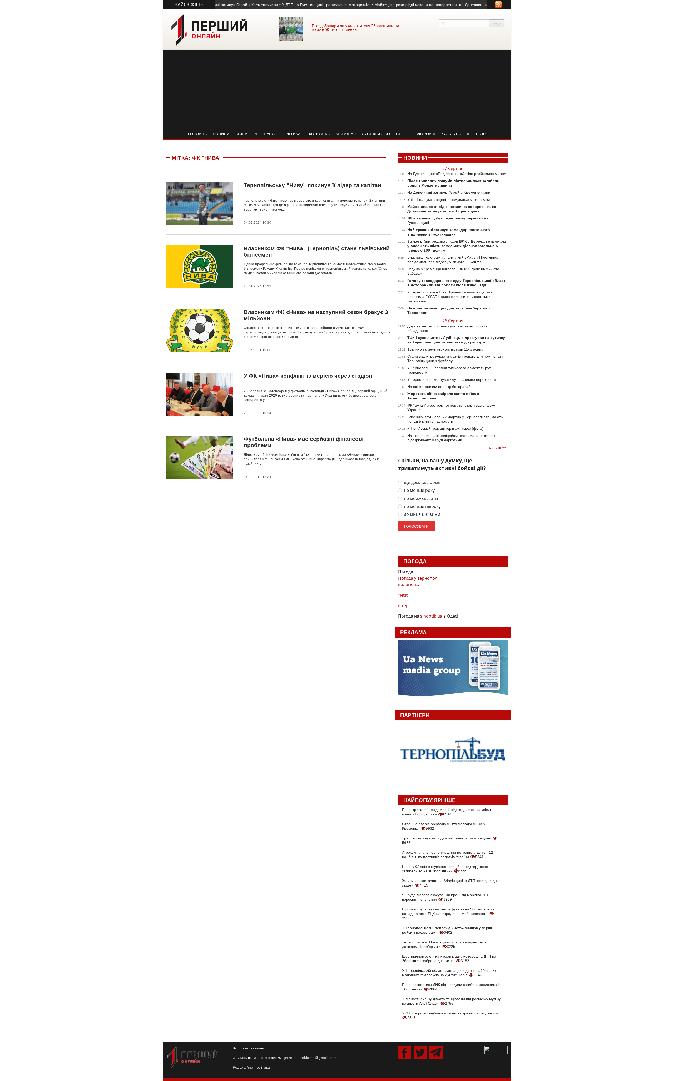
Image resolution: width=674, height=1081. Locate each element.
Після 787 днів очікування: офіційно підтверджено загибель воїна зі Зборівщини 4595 (445, 868)
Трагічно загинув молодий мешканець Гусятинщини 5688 (447, 840)
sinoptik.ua (431, 616)
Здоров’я (425, 134)
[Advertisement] (337, 89)
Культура (451, 134)
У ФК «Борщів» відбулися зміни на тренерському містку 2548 (450, 1015)
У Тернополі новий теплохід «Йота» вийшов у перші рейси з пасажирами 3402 (447, 930)
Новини (221, 134)
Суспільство (376, 134)
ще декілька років (422, 482)
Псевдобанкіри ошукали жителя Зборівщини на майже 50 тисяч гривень (355, 27)
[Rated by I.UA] (496, 1050)
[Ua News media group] (453, 671)
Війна (241, 134)
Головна (197, 134)
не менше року (419, 490)
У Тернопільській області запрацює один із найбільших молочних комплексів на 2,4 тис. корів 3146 (449, 972)
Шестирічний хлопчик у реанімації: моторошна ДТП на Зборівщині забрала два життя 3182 (449, 958)
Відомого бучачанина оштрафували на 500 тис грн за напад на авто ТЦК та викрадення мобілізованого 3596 (448, 913)
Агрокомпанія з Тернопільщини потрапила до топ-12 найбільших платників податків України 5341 (447, 854)
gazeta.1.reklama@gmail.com (310, 1057)
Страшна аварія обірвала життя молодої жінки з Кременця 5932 (443, 826)
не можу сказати (421, 498)
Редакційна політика (251, 1067)
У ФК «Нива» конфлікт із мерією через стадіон (308, 376)
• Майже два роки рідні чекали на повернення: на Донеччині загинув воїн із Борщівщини (434, 5)
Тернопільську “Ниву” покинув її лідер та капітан (312, 185)
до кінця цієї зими (422, 514)
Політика (291, 134)
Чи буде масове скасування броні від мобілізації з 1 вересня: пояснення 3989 (446, 897)
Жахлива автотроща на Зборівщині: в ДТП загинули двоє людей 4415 (451, 883)
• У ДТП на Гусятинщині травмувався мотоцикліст (305, 5)
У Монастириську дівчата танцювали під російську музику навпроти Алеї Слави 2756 (451, 1001)
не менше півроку (422, 506)
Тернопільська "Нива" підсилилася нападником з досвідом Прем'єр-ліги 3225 (444, 944)
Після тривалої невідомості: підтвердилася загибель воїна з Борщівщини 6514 (447, 812)
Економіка (318, 134)
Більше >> (497, 448)
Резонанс (264, 134)
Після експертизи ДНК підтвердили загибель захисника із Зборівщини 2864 (451, 987)
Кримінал (346, 134)
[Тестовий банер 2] (453, 755)
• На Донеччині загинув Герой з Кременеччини (216, 5)
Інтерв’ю (476, 134)
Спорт (403, 134)
